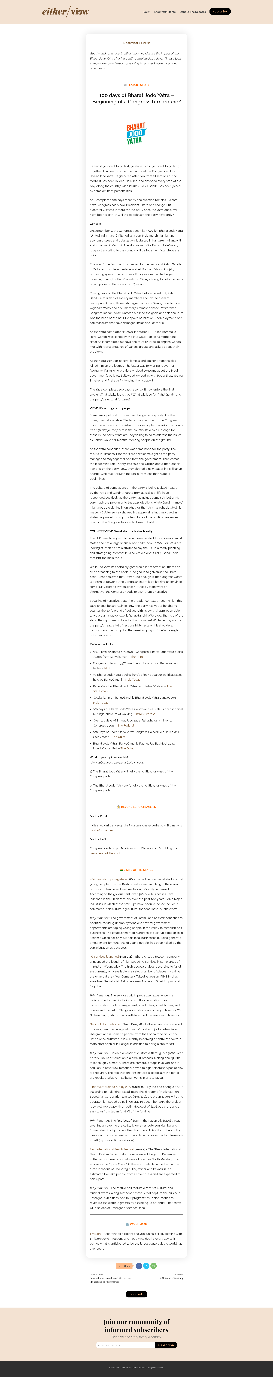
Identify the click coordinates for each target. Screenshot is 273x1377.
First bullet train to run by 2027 (110, 1086)
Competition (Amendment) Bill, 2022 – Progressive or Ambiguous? (110, 1280)
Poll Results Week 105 (171, 1278)
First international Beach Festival (112, 1149)
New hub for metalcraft (106, 1024)
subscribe (166, 1345)
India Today (132, 679)
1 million (95, 1233)
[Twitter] (146, 1266)
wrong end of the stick (105, 853)
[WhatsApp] (153, 1266)
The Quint (118, 737)
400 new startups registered (109, 879)
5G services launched (104, 956)
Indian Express (145, 714)
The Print (136, 656)
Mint (107, 668)
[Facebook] (139, 1266)
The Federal (126, 725)
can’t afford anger (101, 830)
